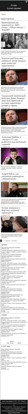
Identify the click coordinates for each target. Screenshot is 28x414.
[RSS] (19, 343)
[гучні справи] (9, 401)
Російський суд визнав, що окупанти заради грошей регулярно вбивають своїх (12, 268)
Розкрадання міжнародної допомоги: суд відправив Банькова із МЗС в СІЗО (12, 295)
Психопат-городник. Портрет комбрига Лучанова (11, 367)
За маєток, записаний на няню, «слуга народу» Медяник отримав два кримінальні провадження (14, 263)
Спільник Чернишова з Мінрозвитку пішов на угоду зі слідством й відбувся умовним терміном (14, 251)
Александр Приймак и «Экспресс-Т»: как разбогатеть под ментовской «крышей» (14, 141)
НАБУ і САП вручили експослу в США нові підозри (13, 285)
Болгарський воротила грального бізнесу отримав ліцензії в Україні (12, 329)
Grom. (14, 5)
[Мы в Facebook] (8, 343)
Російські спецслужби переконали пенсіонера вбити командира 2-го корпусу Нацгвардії (13, 299)
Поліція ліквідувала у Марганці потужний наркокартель (11, 210)
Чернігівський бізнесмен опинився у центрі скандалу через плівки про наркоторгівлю (14, 62)
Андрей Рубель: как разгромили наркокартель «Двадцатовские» (13, 176)
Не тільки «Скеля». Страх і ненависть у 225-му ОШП (13, 304)
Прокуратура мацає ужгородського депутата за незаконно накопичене (13, 334)
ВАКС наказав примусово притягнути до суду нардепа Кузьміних (13, 259)
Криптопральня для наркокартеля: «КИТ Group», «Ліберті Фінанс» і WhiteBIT (13, 26)
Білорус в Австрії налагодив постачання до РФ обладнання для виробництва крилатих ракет (13, 272)
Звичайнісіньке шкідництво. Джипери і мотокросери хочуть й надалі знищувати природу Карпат (11, 290)
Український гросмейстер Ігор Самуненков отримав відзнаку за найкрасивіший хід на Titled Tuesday (14, 309)
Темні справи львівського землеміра (10, 247)
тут (13, 405)
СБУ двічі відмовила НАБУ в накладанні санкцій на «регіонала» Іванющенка (12, 276)
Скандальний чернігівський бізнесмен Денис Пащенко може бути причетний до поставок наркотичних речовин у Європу (14, 100)
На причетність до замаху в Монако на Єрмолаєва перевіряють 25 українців (11, 255)
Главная (3, 14)
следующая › (8, 240)
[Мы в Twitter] (13, 343)
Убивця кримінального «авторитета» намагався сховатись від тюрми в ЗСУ (13, 281)
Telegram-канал (19, 408)
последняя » (14, 240)
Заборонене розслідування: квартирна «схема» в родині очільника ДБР (14, 362)
